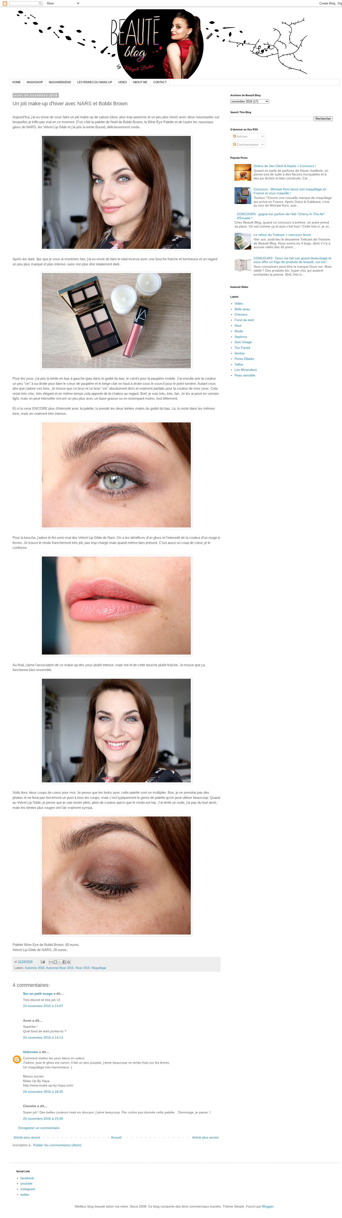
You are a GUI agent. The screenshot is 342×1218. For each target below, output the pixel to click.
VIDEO (122, 82)
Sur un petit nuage (38, 993)
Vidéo (239, 303)
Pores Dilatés (244, 359)
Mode (239, 331)
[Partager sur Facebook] (64, 962)
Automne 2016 (34, 968)
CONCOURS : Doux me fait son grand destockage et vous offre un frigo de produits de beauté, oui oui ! (292, 260)
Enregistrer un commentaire (39, 1128)
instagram (27, 1189)
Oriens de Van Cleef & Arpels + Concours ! (285, 166)
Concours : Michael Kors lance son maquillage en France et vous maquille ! (290, 191)
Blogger (267, 1206)
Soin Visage (243, 342)
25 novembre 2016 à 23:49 (43, 1118)
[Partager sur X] (59, 962)
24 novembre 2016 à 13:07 (43, 1006)
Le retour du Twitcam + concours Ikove (282, 235)
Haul (238, 325)
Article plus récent (27, 1137)
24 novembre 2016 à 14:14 (43, 1037)
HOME (16, 82)
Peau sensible (245, 375)
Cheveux (241, 314)
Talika (239, 364)
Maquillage (99, 968)
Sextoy (240, 353)
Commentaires (247, 144)
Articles (241, 136)
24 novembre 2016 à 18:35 (43, 1091)
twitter (24, 1194)
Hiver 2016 (82, 968)
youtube (26, 1183)
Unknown (30, 1052)
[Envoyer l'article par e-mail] (42, 961)
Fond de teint (244, 320)
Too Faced (242, 347)
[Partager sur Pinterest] (68, 962)
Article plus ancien (205, 1137)
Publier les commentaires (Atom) (57, 1145)
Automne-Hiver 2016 (60, 968)
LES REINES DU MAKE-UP (94, 82)
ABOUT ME (140, 82)
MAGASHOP (35, 82)
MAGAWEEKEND (60, 82)
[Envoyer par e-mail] (51, 962)
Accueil (116, 1137)
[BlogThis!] (55, 962)
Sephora (241, 337)
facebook (27, 1178)
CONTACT (160, 82)
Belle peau (242, 309)
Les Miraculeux (246, 370)
